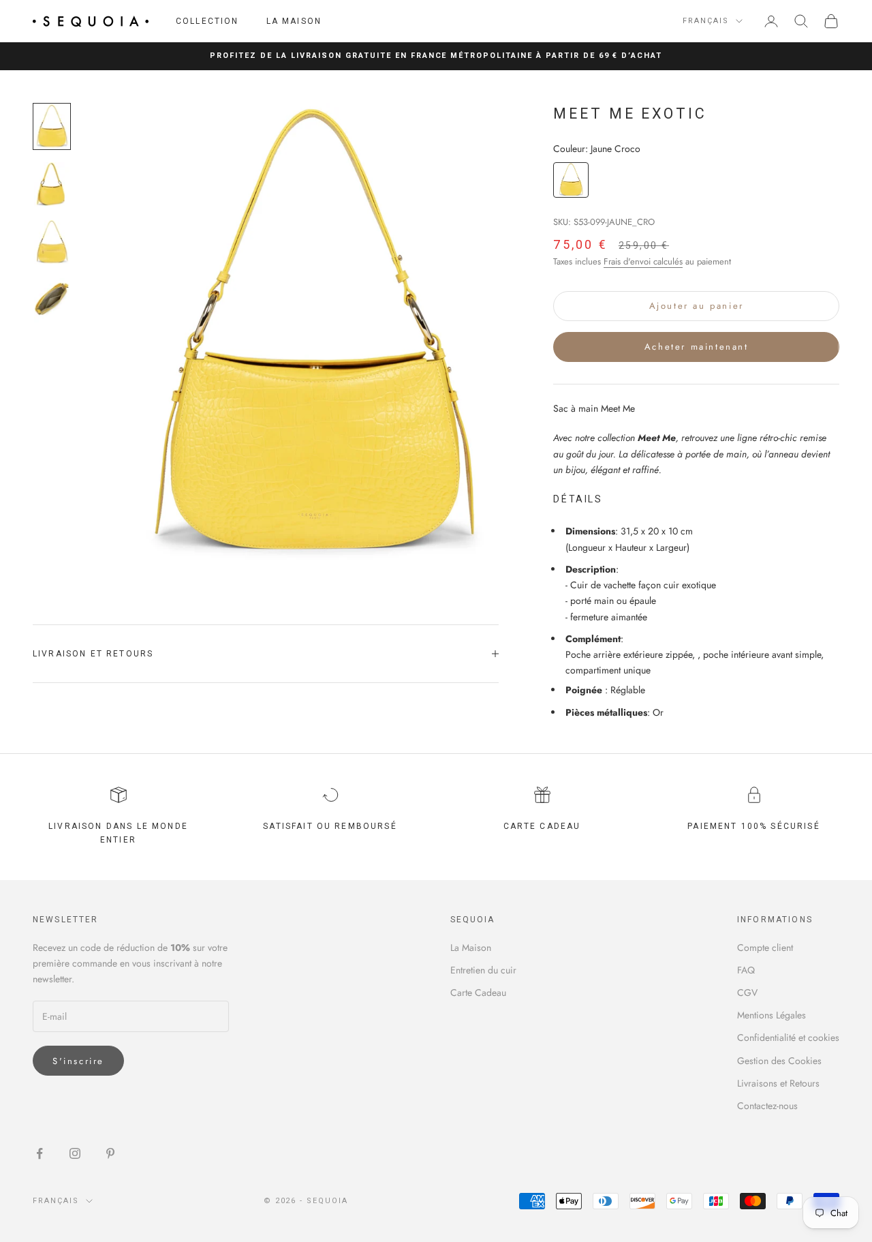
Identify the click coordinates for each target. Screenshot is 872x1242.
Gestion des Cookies (779, 1060)
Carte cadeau (542, 826)
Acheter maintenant (696, 346)
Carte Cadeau (478, 992)
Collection (207, 21)
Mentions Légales (771, 1015)
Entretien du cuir (483, 970)
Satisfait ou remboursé (330, 826)
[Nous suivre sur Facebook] (39, 1153)
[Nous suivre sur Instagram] (75, 1153)
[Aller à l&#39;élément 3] (52, 242)
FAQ (746, 970)
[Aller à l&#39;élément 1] (52, 126)
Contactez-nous (767, 1105)
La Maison (294, 21)
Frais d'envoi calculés (643, 261)
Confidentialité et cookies (788, 1037)
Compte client (765, 947)
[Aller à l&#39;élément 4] (52, 300)
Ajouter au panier (696, 305)
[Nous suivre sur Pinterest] (110, 1153)
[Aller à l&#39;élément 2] (52, 184)
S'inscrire (78, 1061)
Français (706, 20)
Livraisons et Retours (778, 1083)
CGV (747, 992)
